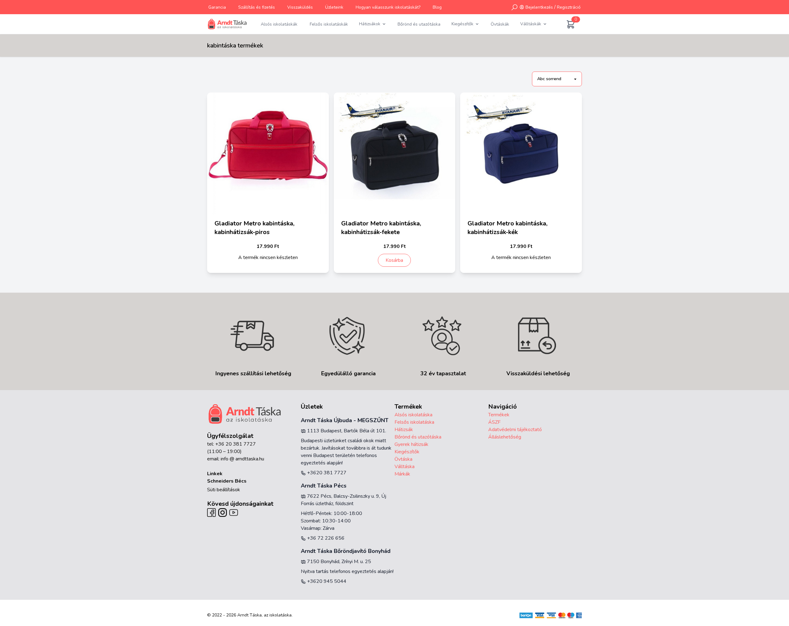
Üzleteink (334, 7)
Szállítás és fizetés (256, 7)
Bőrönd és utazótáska (419, 24)
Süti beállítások (223, 489)
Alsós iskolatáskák (279, 24)
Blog (437, 7)
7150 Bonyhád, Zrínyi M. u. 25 (338, 561)
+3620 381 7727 (326, 472)
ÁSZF (494, 422)
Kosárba (394, 260)
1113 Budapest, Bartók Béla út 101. (346, 430)
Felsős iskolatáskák (329, 24)
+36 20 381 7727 (235, 444)
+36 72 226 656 (325, 538)
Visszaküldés (300, 7)
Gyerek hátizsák (411, 444)
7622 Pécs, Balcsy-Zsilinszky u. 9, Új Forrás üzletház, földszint (343, 500)
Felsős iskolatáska (414, 422)
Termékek (498, 414)
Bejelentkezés (539, 7)
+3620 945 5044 (326, 581)
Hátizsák (403, 429)
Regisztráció (569, 7)
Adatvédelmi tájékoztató (515, 429)
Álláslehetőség (504, 437)
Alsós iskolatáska (413, 414)
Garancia (217, 7)
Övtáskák (500, 24)
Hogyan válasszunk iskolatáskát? (388, 7)
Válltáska (404, 466)
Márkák (402, 474)
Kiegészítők (406, 451)
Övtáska (403, 459)
